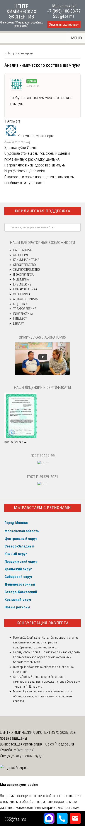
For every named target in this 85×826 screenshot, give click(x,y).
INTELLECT (20, 319)
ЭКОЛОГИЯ (20, 255)
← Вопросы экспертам (18, 53)
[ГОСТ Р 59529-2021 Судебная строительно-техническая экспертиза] (42, 484)
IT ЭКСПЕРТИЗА (23, 275)
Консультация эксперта (43, 622)
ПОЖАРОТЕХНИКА (25, 289)
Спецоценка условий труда (21, 756)
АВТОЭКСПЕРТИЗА (25, 299)
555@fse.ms (64, 16)
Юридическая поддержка (42, 210)
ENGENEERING (22, 284)
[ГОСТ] (42, 463)
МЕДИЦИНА (21, 279)
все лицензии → (15, 442)
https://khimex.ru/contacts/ (24, 171)
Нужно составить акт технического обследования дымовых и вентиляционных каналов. (42, 696)
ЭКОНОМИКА (22, 294)
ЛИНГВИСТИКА (23, 314)
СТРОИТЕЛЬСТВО (24, 265)
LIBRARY (18, 324)
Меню (76, 37)
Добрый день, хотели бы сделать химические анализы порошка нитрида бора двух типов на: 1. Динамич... (46, 681)
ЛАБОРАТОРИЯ (22, 250)
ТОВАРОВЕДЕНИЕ (24, 309)
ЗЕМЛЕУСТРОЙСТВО (26, 270)
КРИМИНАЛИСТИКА (26, 260)
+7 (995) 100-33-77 (64, 11)
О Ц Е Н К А (20, 304)
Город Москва (16, 522)
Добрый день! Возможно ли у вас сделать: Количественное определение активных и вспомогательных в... (46, 657)
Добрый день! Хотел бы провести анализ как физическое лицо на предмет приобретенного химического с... (45, 642)
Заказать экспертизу (64, 24)
